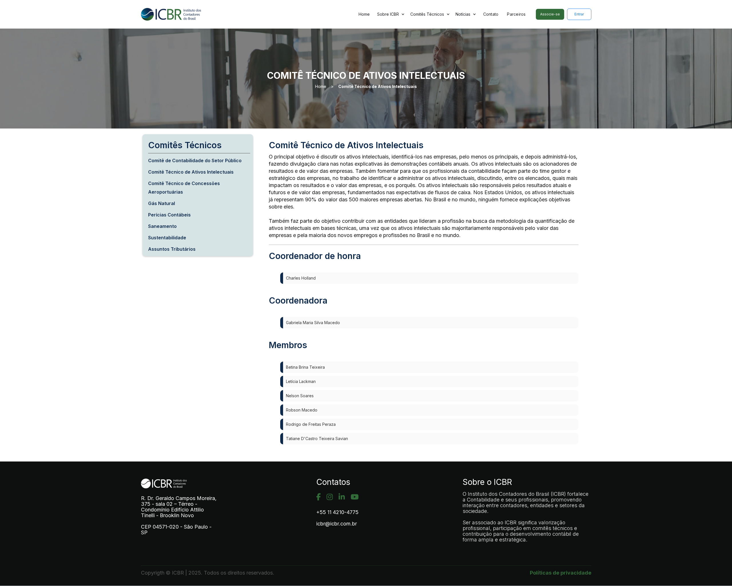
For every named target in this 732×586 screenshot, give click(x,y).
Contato (491, 14)
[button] (390, 14)
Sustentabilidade (167, 237)
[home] (185, 14)
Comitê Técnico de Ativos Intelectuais (377, 86)
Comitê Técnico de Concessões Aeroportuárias (184, 187)
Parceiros (516, 14)
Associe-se (550, 14)
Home (364, 14)
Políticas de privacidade (560, 573)
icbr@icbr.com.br (336, 524)
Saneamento (162, 226)
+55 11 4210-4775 (337, 512)
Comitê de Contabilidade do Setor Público (195, 160)
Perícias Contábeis (169, 215)
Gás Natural (161, 203)
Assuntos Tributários (172, 249)
